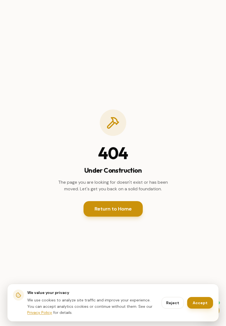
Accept (200, 302)
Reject (172, 302)
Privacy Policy (39, 312)
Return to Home (113, 209)
